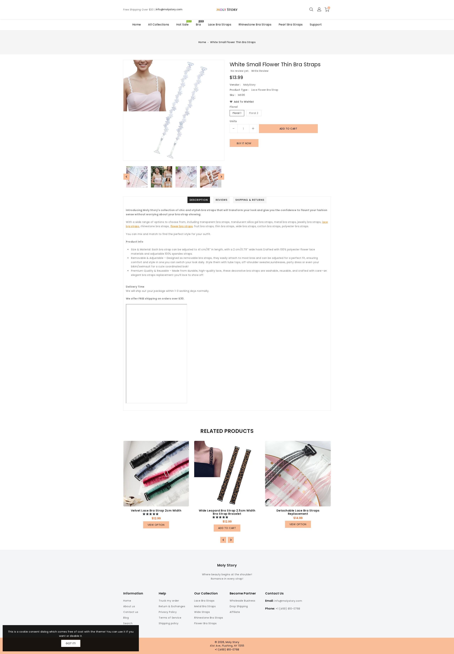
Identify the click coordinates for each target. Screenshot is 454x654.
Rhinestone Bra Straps (208, 617)
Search (127, 623)
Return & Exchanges (172, 606)
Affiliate (235, 612)
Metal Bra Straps (205, 606)
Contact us (130, 612)
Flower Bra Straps (205, 623)
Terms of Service (170, 617)
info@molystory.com (169, 9)
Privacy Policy (168, 612)
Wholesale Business (242, 600)
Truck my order (169, 600)
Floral (234, 107)
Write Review (260, 71)
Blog (126, 617)
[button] (151, 514)
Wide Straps (202, 612)
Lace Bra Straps (204, 600)
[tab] (198, 200)
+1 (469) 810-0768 (288, 608)
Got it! (71, 643)
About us (129, 606)
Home (202, 42)
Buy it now (244, 143)
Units (233, 121)
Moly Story (227, 565)
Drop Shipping (239, 606)
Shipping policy (169, 623)
